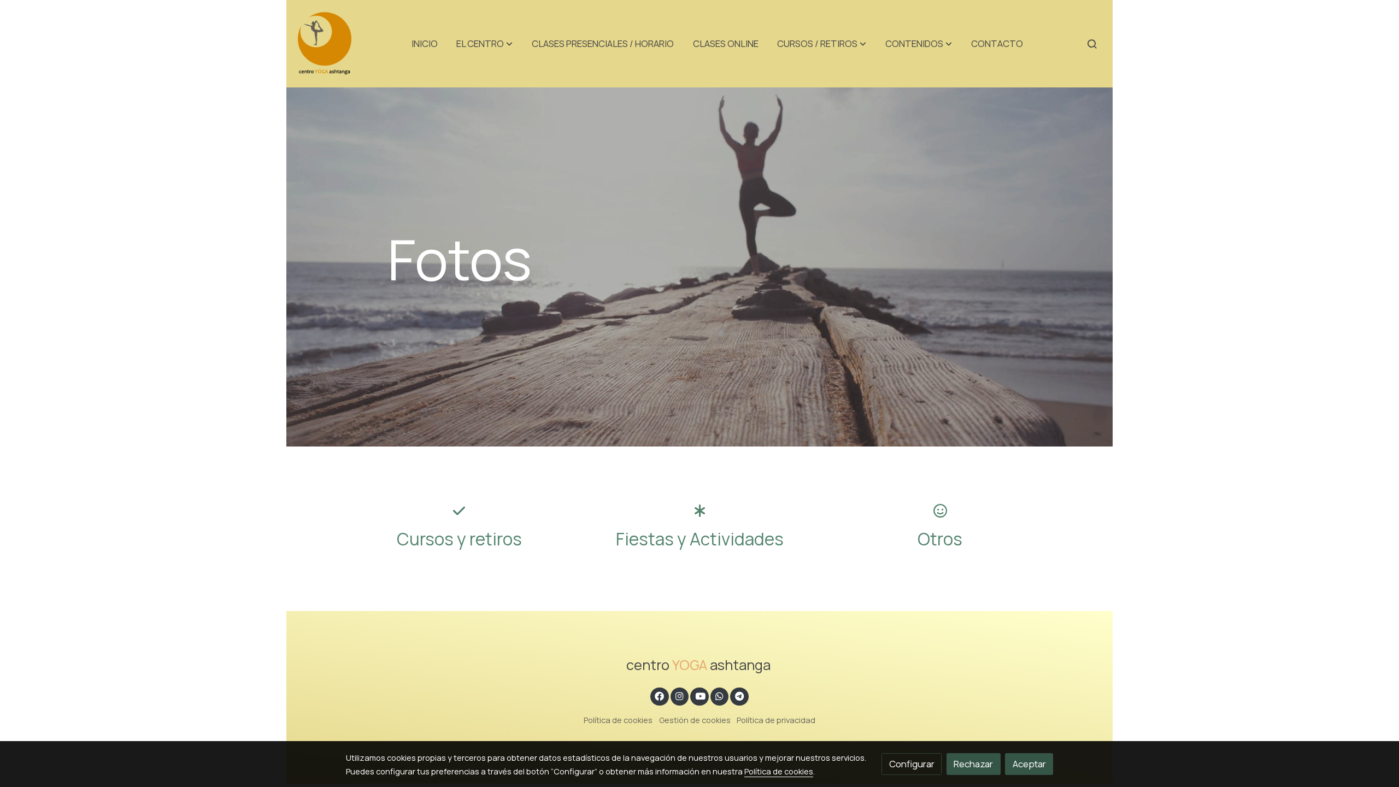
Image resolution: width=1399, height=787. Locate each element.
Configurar (911, 763)
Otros (940, 538)
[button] (484, 43)
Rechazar (973, 763)
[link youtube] (700, 695)
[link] (324, 44)
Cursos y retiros (459, 538)
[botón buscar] (1091, 43)
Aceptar (1029, 763)
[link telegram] (740, 695)
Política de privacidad (776, 719)
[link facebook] (659, 695)
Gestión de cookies (695, 719)
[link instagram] (680, 695)
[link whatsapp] (719, 695)
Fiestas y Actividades (700, 538)
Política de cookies (618, 719)
